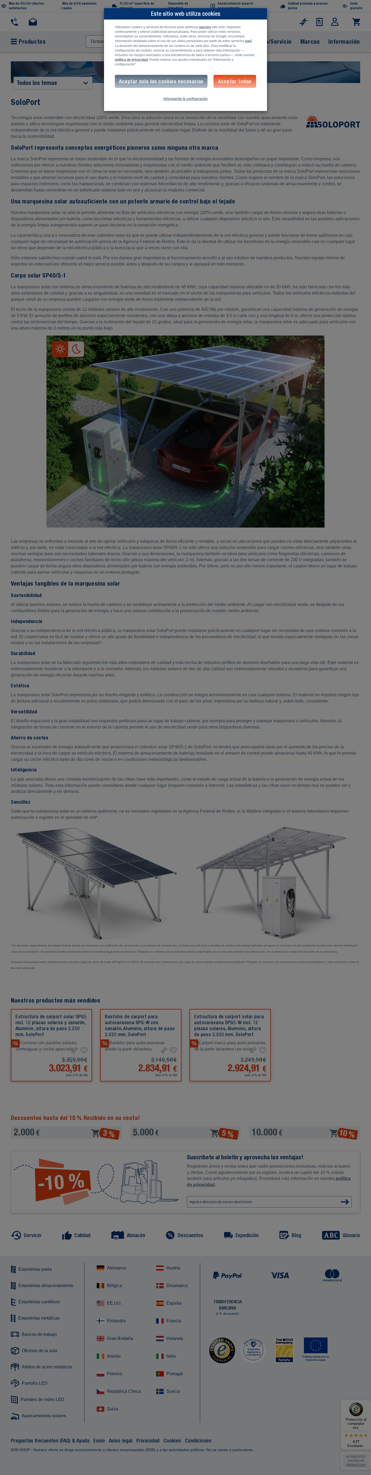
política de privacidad (131, 60)
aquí (248, 41)
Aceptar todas (234, 81)
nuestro (205, 27)
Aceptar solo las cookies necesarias (161, 81)
